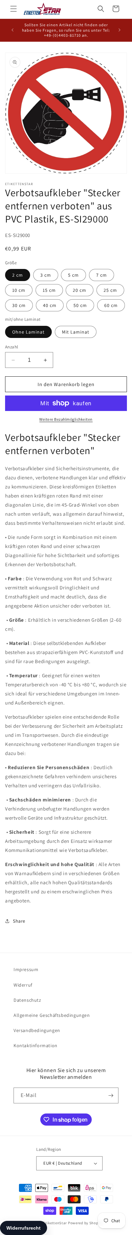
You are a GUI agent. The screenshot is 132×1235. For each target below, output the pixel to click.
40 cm (50, 305)
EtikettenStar (55, 1223)
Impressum (26, 969)
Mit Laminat (75, 332)
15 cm (49, 290)
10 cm (18, 290)
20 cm (79, 290)
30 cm (19, 305)
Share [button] (19, 921)
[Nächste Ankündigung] (119, 30)
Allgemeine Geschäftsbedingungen (52, 1015)
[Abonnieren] (110, 1095)
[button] (13, 8)
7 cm (101, 275)
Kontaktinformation (36, 1045)
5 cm (73, 275)
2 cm (17, 275)
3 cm (45, 275)
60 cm (111, 305)
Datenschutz (27, 1000)
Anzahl (11, 347)
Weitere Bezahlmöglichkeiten (66, 419)
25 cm (110, 290)
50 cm (80, 305)
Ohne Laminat (28, 332)
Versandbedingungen (37, 1030)
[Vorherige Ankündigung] (12, 30)
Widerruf (23, 985)
